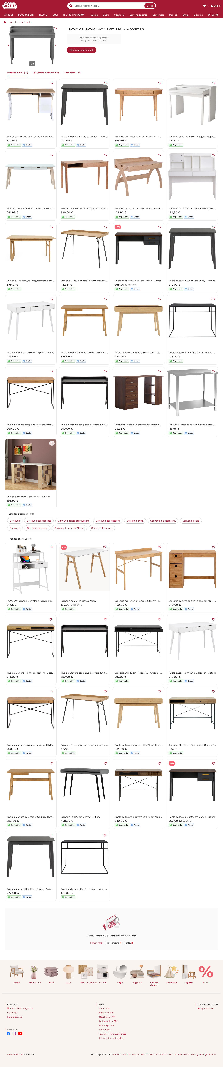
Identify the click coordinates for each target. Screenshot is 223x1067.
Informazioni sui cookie (111, 1038)
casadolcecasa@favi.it (21, 1008)
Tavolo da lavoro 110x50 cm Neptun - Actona (30, 352)
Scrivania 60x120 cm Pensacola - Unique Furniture (141, 672)
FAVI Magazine (106, 1025)
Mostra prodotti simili (81, 50)
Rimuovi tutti (96, 943)
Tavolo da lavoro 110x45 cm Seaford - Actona (31, 672)
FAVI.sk (127, 1054)
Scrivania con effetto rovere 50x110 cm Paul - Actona (143, 601)
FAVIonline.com (15, 1054)
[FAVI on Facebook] (8, 1033)
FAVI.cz (117, 1054)
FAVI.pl (136, 1054)
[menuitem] (8, 15)
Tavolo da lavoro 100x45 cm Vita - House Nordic (194, 352)
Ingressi (189, 982)
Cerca (150, 6)
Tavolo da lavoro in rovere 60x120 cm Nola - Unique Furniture (148, 817)
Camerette (172, 982)
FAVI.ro (145, 1054)
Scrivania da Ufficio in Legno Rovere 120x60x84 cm (142, 208)
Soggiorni (137, 982)
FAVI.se (173, 1054)
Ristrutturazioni (87, 982)
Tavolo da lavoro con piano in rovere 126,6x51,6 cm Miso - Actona (95, 424)
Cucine (102, 982)
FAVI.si (212, 1054)
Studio (13, 22)
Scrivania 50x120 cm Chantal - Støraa (80, 817)
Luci (68, 982)
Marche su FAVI (107, 1017)
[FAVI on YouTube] (20, 1033)
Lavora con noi (15, 1017)
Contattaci (12, 1012)
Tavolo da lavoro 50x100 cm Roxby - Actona (84, 136)
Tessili (51, 982)
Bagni (120, 982)
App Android (207, 1008)
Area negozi (105, 1029)
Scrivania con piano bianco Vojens (79, 601)
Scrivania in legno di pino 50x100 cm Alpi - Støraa (195, 601)
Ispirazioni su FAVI (108, 1021)
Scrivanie (26, 22)
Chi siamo (104, 1008)
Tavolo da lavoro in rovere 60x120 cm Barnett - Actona (90, 352)
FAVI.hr (164, 1054)
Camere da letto (154, 983)
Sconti (206, 982)
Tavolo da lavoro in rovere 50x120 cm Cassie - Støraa (143, 352)
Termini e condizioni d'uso (112, 1034)
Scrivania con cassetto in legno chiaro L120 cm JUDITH (144, 136)
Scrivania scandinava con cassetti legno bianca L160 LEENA (38, 208)
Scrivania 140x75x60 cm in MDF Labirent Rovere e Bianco (37, 496)
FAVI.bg (195, 1054)
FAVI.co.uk (183, 1054)
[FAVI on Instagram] (14, 1033)
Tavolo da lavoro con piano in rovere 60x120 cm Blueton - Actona (41, 424)
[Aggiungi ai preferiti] (55, 28)
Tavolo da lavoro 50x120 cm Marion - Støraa (138, 280)
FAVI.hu (154, 1054)
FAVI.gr (204, 1054)
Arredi (17, 982)
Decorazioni (35, 982)
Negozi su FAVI (106, 1012)
